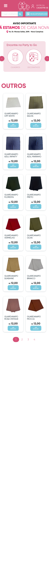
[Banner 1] (24, 26)
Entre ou (40, 5)
